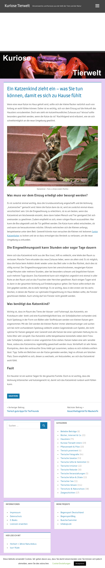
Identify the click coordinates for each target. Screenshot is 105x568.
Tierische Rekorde (69, 469)
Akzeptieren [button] (79, 563)
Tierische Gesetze (69, 458)
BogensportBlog (68, 516)
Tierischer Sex (67, 481)
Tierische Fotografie (70, 454)
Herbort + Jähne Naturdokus (23, 543)
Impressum (15, 512)
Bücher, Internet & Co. (71, 435)
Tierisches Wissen (69, 485)
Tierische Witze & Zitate (72, 477)
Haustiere (13, 396)
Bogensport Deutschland (72, 512)
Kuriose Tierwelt (17, 5)
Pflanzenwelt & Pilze (70, 446)
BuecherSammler (69, 520)
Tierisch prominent (69, 450)
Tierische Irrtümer (69, 465)
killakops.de (66, 523)
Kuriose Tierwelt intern (71, 442)
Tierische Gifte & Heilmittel (73, 462)
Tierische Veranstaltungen (73, 473)
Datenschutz (16, 516)
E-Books (13, 520)
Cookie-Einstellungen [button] (61, 563)
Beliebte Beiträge (69, 431)
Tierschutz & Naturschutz (73, 488)
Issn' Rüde (15, 547)
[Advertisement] (52, 32)
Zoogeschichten (68, 492)
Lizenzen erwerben (19, 523)
